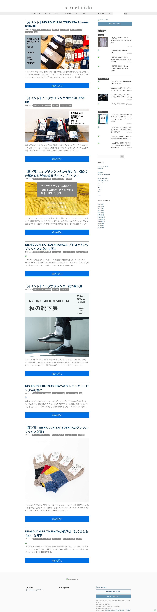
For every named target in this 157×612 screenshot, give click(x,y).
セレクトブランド (68, 252)
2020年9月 (101, 223)
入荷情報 (68, 13)
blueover (100, 172)
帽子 (99, 191)
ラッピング (28, 32)
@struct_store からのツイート (34, 590)
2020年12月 (101, 217)
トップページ (35, 13)
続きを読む (57, 85)
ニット (100, 187)
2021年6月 (101, 204)
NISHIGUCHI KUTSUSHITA (42, 29)
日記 (84, 13)
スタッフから (64, 29)
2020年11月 (101, 219)
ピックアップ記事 (51, 13)
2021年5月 (101, 206)
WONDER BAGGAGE (104, 174)
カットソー (101, 183)
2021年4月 (101, 208)
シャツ (100, 185)
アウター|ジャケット (104, 178)
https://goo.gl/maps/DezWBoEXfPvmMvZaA (117, 610)
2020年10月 (101, 221)
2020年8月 (101, 225)
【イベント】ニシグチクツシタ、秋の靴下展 (53, 286)
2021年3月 (101, 210)
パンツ (100, 189)
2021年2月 (101, 213)
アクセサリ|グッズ (58, 393)
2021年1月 (101, 215)
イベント (101, 13)
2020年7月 (101, 227)
